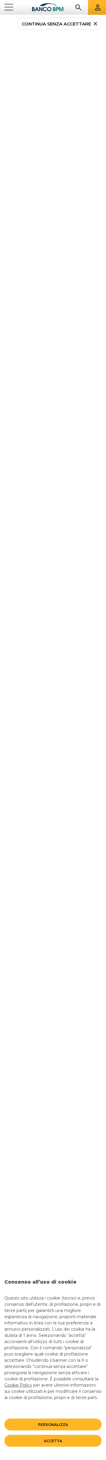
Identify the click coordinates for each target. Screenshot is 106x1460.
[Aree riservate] (98, 7)
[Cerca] (78, 7)
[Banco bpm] (47, 7)
